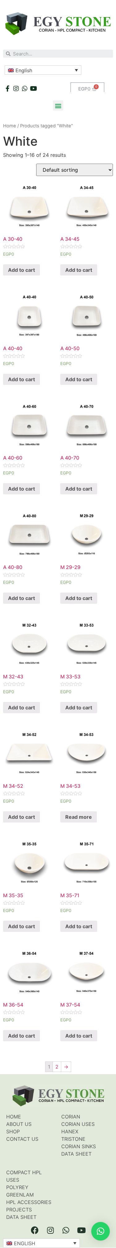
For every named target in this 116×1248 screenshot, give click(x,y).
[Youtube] (33, 88)
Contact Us (22, 1139)
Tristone (73, 1139)
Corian (70, 1116)
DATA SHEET (21, 1217)
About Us (19, 1124)
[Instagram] (16, 88)
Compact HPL (24, 1172)
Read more (78, 817)
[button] (58, 105)
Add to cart (21, 270)
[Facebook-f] (7, 88)
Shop (13, 1131)
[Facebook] (35, 1230)
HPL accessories (28, 1202)
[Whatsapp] (24, 88)
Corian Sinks (78, 1146)
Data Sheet (76, 1154)
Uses (12, 1180)
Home (9, 126)
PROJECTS (19, 1209)
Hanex (69, 1131)
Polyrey (17, 1187)
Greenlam (20, 1195)
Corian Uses (78, 1124)
